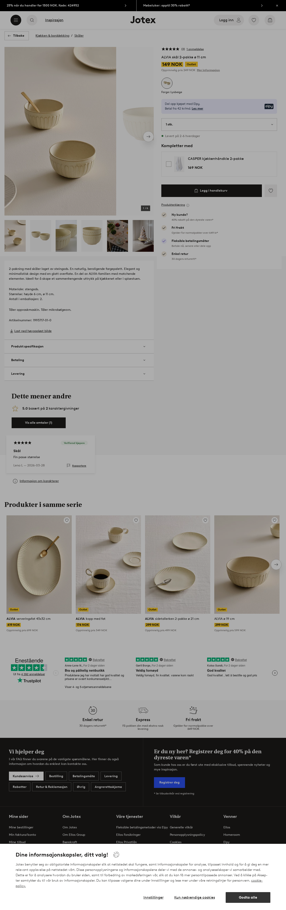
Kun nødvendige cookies (194, 897)
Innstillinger (153, 897)
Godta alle (248, 897)
